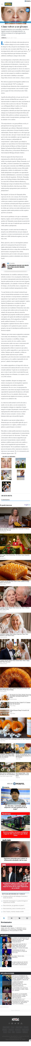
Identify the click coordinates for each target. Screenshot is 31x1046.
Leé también (12, 263)
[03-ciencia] (22, 475)
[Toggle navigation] (2, 4)
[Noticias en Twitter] (15, 1023)
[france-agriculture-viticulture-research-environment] (8, 475)
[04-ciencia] (8, 486)
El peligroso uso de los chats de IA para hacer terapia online (18, 267)
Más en (9, 784)
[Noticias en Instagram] (9, 1023)
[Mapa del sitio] (21, 1023)
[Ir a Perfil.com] (28, 1)
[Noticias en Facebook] (12, 1023)
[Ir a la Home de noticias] (15, 1019)
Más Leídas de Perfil (7, 973)
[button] (28, 49)
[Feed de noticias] (18, 1023)
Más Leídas (4, 935)
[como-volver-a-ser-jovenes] (8, 463)
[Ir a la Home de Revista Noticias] (8, 4)
